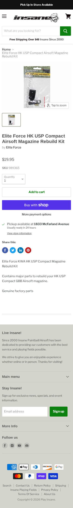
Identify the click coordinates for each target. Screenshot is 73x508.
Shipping (60, 485)
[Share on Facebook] (5, 250)
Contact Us (23, 485)
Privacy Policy (49, 489)
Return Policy (42, 485)
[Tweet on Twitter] (13, 250)
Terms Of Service (28, 494)
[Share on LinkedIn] (20, 250)
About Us (49, 494)
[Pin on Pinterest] (28, 250)
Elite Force (13, 147)
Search (7, 485)
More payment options (36, 214)
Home (6, 49)
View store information (19, 233)
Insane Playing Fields (23, 489)
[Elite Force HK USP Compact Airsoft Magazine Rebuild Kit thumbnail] (11, 119)
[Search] (65, 31)
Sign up (58, 411)
